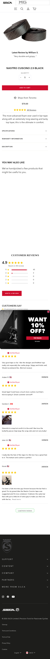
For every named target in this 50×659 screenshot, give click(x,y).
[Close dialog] (48, 312)
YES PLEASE (37, 338)
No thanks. (37, 341)
